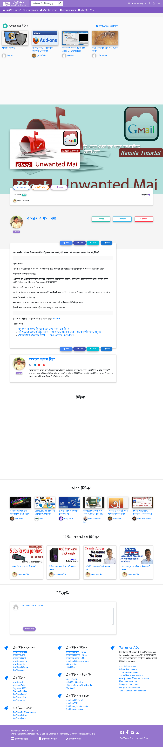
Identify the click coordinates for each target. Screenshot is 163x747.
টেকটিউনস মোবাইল (49, 739)
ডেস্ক (32, 10)
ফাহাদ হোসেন (19, 518)
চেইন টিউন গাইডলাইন (74, 682)
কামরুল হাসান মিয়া (41, 218)
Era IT (41, 518)
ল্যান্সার (50, 10)
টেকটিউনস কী (18, 682)
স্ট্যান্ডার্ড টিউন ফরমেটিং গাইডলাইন (79, 685)
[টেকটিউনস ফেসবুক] (122, 733)
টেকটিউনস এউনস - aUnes (76, 658)
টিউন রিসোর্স (70, 688)
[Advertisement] (81, 79)
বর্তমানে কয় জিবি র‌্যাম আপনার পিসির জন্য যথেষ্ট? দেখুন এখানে (20, 514)
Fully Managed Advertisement (132, 691)
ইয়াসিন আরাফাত (102, 56)
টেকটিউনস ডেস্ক (19, 655)
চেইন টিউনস (70, 667)
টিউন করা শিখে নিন (20, 691)
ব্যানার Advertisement (128, 666)
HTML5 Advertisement (129, 672)
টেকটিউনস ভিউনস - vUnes (76, 655)
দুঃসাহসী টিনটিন (41, 56)
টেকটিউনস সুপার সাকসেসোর (77, 706)
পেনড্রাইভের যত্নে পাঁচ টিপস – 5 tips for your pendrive (46, 335)
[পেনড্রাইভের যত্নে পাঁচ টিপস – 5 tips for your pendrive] (26, 555)
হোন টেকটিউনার (19, 685)
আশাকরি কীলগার (8, 48)
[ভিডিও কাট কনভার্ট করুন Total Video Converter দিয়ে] (75, 38)
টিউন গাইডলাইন (72, 679)
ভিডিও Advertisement (128, 669)
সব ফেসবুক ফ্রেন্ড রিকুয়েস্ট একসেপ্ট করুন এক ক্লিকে (43, 329)
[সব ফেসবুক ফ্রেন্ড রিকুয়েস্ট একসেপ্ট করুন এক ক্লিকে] (136, 555)
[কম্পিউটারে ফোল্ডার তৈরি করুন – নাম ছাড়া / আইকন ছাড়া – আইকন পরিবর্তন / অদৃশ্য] (100, 555)
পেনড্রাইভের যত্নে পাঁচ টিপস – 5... (25, 566)
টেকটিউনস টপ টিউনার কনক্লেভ (24, 712)
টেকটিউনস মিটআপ (20, 715)
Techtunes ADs (129, 648)
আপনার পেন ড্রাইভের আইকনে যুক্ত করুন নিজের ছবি (142, 514)
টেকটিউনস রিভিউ (19, 658)
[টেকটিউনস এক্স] (132, 733)
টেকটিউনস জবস (19, 670)
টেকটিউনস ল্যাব (19, 664)
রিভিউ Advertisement (128, 681)
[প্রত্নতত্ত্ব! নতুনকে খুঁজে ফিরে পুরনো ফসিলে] (105, 38)
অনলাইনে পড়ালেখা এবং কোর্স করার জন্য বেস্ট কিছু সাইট (93, 514)
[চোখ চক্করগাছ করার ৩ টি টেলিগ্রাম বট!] (69, 502)
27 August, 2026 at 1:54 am (32, 606)
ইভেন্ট (69, 10)
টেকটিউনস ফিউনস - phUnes (77, 661)
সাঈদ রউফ (70, 56)
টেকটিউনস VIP (72, 703)
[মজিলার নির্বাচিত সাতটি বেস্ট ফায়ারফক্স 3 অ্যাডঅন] (45, 38)
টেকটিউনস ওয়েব (21, 739)
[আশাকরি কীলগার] (15, 38)
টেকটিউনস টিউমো (19, 718)
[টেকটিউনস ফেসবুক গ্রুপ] (127, 733)
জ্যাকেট (13, 10)
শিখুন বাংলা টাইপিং (20, 688)
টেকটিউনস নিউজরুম (20, 667)
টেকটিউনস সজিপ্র (19, 697)
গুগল (24, 195)
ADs (87, 10)
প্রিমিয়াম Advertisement (128, 684)
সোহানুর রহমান (68, 518)
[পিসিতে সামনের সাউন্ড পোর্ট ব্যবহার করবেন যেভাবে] (63, 555)
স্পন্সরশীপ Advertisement (129, 687)
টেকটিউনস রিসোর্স (19, 694)
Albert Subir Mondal (144, 518)
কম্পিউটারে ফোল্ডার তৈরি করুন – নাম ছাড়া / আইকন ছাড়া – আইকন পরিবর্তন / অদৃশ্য (59, 332)
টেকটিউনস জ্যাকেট (20, 652)
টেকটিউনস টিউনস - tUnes (76, 652)
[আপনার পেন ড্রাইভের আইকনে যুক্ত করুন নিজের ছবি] (142, 502)
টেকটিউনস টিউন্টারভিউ (74, 700)
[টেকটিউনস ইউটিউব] (137, 733)
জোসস (106, 243)
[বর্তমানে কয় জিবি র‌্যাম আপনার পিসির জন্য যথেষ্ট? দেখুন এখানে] (20, 502)
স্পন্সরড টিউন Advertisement (131, 675)
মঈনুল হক (9, 56)
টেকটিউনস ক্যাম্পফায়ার (74, 709)
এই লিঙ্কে (56, 319)
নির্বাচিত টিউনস (71, 664)
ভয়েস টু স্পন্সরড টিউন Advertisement (134, 678)
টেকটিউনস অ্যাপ (74, 739)
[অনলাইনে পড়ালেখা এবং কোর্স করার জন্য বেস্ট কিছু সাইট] (93, 502)
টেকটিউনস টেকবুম (20, 661)
